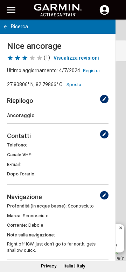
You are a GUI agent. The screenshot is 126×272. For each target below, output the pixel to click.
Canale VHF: (19, 154)
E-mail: (14, 164)
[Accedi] (104, 14)
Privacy (48, 266)
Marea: (14, 215)
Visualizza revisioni (76, 57)
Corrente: (17, 225)
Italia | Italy (74, 266)
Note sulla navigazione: (31, 234)
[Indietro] (5, 27)
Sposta (73, 84)
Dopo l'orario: (21, 173)
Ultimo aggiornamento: (32, 70)
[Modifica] (104, 99)
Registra (91, 70)
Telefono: (17, 145)
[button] (117, 240)
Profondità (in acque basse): (36, 206)
